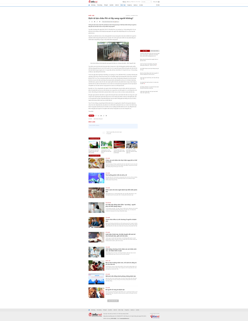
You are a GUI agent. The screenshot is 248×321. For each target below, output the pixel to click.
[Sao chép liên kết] (97, 22)
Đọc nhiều (145, 50)
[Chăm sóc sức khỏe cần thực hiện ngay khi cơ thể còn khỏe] (96, 163)
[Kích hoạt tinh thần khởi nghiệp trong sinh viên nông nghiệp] (94, 144)
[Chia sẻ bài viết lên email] (95, 22)
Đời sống (93, 5)
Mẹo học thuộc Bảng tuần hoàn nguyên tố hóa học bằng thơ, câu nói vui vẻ (149, 73)
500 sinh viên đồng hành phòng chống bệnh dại (121, 276)
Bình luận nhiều (154, 50)
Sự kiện (141, 5)
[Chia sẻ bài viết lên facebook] (89, 22)
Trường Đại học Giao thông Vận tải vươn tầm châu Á (106, 151)
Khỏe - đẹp (123, 5)
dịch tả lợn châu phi (98, 118)
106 (144, 83)
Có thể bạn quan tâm (94, 138)
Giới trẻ (117, 5)
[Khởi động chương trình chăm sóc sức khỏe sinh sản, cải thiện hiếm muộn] (96, 252)
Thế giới (106, 5)
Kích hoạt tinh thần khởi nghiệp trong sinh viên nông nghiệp (93, 151)
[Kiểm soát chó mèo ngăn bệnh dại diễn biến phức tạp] (96, 192)
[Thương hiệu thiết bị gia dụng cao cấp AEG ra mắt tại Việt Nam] (119, 144)
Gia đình (111, 5)
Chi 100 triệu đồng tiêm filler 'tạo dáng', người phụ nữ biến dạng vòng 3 (121, 205)
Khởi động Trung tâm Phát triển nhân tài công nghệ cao (131, 151)
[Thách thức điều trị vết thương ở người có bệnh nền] (96, 222)
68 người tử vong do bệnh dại (115, 289)
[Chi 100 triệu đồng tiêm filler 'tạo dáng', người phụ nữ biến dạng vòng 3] (96, 207)
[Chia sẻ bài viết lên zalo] (92, 22)
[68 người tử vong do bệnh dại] (96, 292)
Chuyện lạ (129, 5)
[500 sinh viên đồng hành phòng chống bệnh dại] (96, 279)
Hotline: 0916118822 (136, 1)
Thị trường (99, 5)
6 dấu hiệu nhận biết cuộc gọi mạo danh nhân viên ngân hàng (149, 92)
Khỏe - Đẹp (91, 15)
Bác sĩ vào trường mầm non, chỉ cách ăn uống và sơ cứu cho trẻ (121, 263)
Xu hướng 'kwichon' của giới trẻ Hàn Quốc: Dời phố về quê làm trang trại (149, 87)
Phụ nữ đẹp (108, 202)
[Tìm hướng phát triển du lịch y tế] (96, 178)
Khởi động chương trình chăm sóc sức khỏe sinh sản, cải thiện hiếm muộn (121, 250)
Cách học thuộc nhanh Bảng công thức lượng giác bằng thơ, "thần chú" (148, 64)
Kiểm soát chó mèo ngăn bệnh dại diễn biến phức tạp (121, 190)
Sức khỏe (108, 158)
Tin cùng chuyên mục (94, 155)
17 (156, 65)
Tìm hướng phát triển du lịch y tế (116, 175)
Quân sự (135, 5)
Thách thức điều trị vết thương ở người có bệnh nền (121, 220)
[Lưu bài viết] (100, 22)
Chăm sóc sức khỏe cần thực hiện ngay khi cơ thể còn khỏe (121, 161)
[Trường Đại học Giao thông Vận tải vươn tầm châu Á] (106, 144)
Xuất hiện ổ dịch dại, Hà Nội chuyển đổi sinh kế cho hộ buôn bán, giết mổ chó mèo (120, 235)
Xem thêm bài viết (113, 300)
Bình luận (91, 115)
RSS (159, 5)
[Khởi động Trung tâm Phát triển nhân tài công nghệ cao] (131, 144)
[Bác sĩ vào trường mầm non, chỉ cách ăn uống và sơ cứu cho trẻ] (96, 265)
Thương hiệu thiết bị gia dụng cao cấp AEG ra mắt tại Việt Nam (119, 151)
